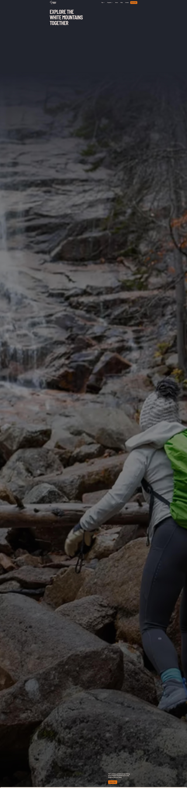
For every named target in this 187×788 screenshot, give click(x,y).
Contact (127, 2)
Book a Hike (133, 2)
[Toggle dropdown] (104, 2)
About (116, 2)
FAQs (121, 2)
